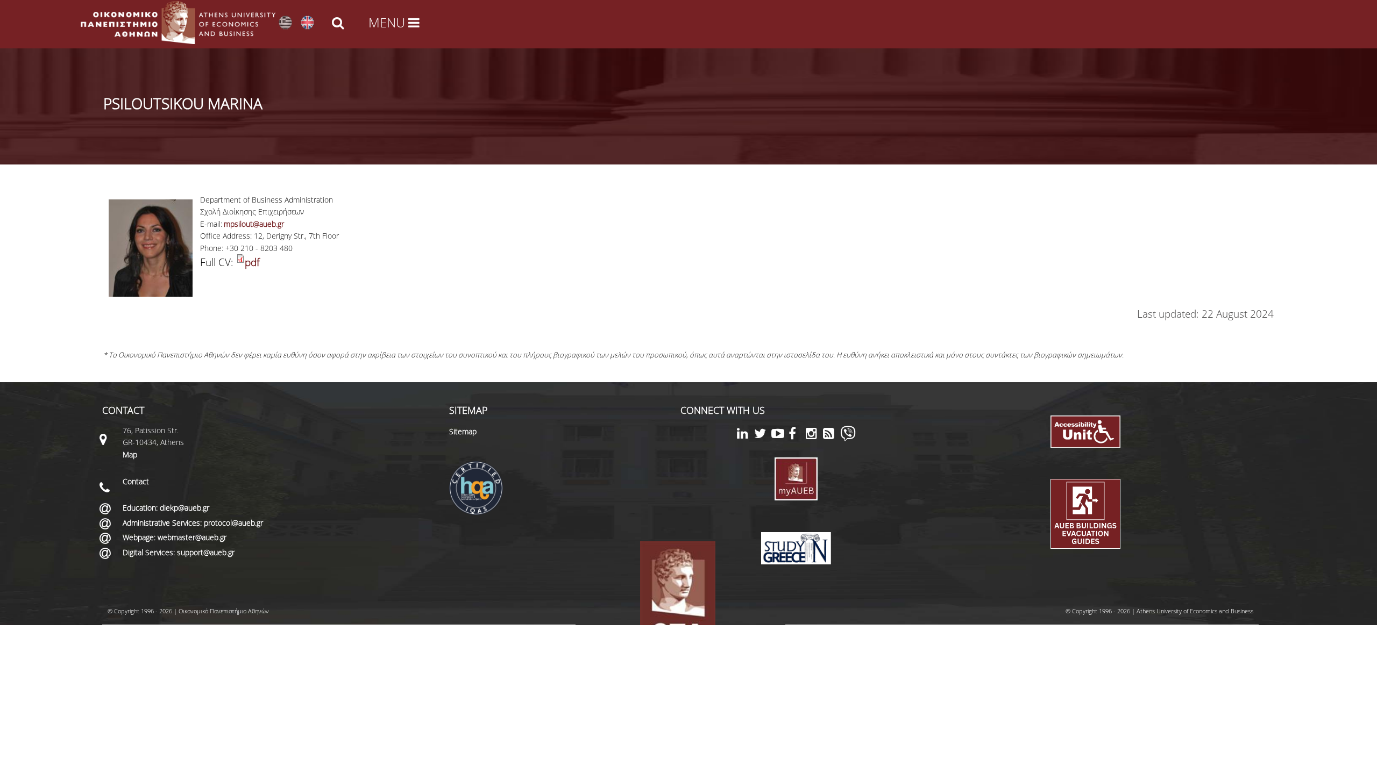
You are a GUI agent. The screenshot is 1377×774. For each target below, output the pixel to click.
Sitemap (463, 431)
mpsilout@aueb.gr (254, 224)
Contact (136, 481)
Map (130, 454)
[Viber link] (848, 438)
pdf (252, 262)
